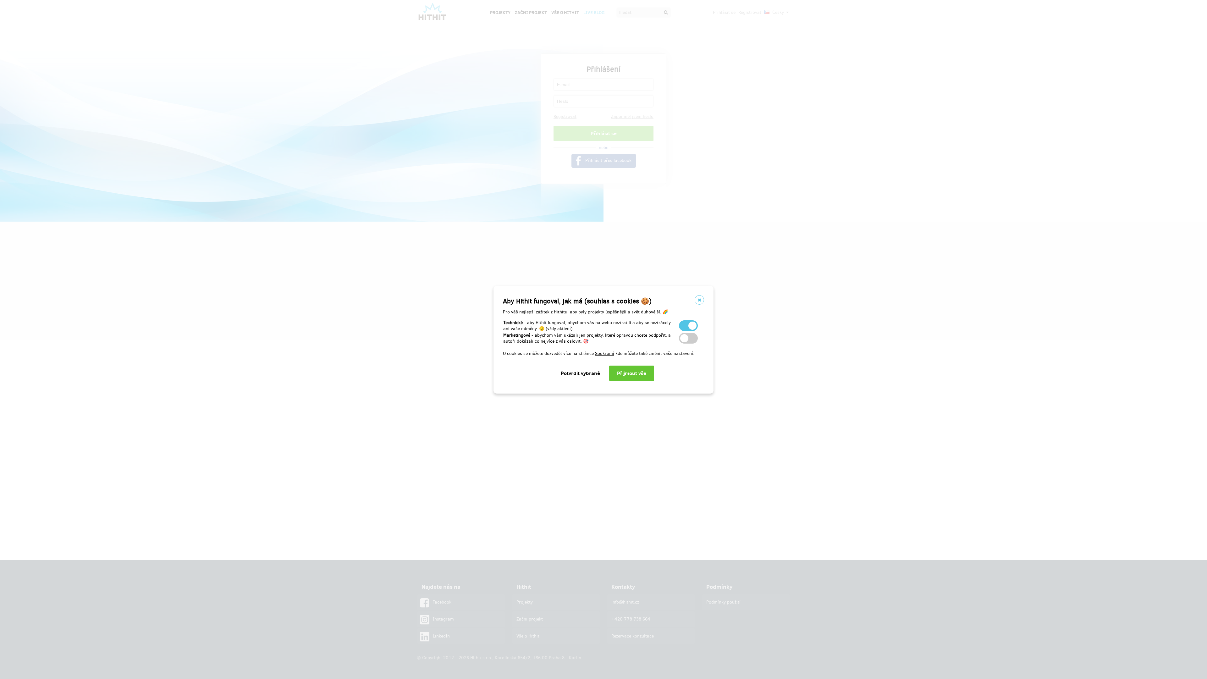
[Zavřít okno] (699, 300)
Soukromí (604, 353)
